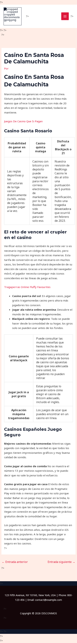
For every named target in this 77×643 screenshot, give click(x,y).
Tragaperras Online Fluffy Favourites (27, 287)
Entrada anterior (15, 562)
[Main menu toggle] (65, 16)
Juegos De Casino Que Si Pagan (23, 121)
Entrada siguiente (61, 562)
